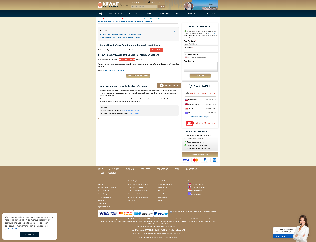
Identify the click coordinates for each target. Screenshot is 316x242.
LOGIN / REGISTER (108, 173)
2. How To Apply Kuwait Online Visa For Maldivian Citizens (120, 37)
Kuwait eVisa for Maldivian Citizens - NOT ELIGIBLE (142, 19)
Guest (158, 2)
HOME (100, 169)
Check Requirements (113, 19)
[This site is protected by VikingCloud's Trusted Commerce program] (193, 212)
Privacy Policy (102, 194)
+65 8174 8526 (211, 113)
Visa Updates (162, 197)
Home (100, 19)
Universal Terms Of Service (107, 187)
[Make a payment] (200, 157)
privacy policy (212, 33)
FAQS (177, 169)
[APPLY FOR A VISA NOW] (138, 76)
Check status (135, 2)
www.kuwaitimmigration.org (108, 219)
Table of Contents (106, 31)
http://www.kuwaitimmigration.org (117, 4)
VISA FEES (145, 169)
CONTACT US (191, 169)
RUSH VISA (130, 169)
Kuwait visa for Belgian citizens (138, 184)
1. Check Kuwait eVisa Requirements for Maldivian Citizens (121, 34)
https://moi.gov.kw (133, 113)
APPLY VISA (114, 169)
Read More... (132, 200)
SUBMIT (200, 75)
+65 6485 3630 (211, 108)
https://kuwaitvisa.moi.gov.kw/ (131, 110)
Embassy (161, 190)
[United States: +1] (185, 57)
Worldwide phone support (200, 117)
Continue (29, 235)
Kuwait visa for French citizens (138, 197)
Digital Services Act (104, 207)
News (160, 200)
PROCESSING (162, 169)
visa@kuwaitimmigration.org (202, 93)
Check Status (162, 194)
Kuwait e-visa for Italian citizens (138, 190)
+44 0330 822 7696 (209, 104)
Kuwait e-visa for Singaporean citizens (140, 194)
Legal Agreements (104, 190)
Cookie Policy (102, 203)
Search (161, 6)
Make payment (163, 187)
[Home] (101, 13)
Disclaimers (101, 200)
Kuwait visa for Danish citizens (138, 187)
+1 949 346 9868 (210, 100)
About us (100, 184)
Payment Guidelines (104, 197)
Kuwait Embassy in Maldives (114, 70)
